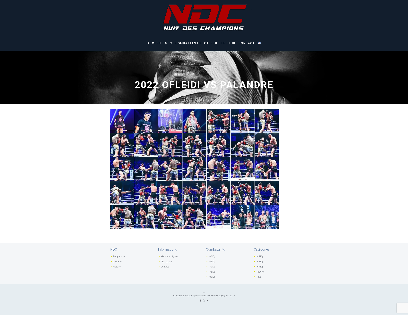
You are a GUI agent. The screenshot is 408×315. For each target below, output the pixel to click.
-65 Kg (212, 261)
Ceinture (117, 261)
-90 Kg (259, 261)
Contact (165, 266)
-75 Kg (212, 272)
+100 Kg (260, 272)
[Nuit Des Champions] (204, 17)
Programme (119, 256)
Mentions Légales (169, 256)
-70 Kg (212, 266)
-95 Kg (259, 266)
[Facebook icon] (201, 300)
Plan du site (166, 261)
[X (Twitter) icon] (204, 300)
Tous (258, 277)
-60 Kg (212, 256)
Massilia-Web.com (207, 295)
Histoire (117, 266)
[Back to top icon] (204, 292)
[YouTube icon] (207, 300)
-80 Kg (212, 277)
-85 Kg (259, 256)
